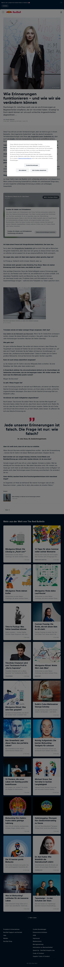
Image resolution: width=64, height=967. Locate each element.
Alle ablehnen (22, 170)
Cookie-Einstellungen (32, 165)
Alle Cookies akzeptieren (39, 170)
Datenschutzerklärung (24, 158)
